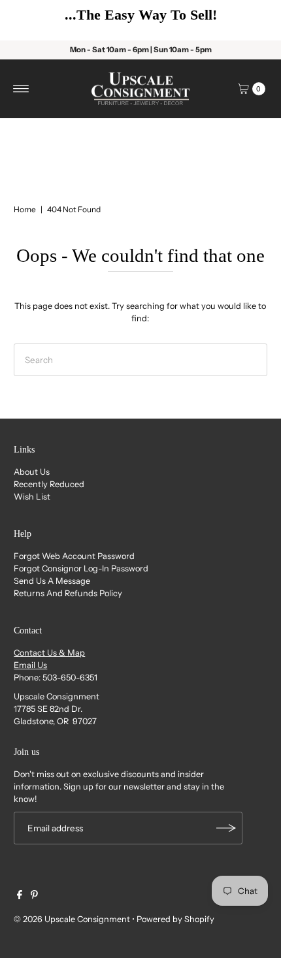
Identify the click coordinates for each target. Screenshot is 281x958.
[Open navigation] (21, 88)
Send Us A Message (52, 581)
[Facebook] (19, 896)
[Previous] (29, 20)
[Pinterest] (34, 896)
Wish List (32, 497)
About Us (32, 472)
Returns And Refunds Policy (68, 593)
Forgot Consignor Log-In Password (81, 568)
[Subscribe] (226, 828)
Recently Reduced (49, 484)
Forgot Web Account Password (74, 556)
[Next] (252, 20)
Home (25, 209)
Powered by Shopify (175, 919)
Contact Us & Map (49, 653)
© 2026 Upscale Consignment (72, 919)
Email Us (30, 665)
